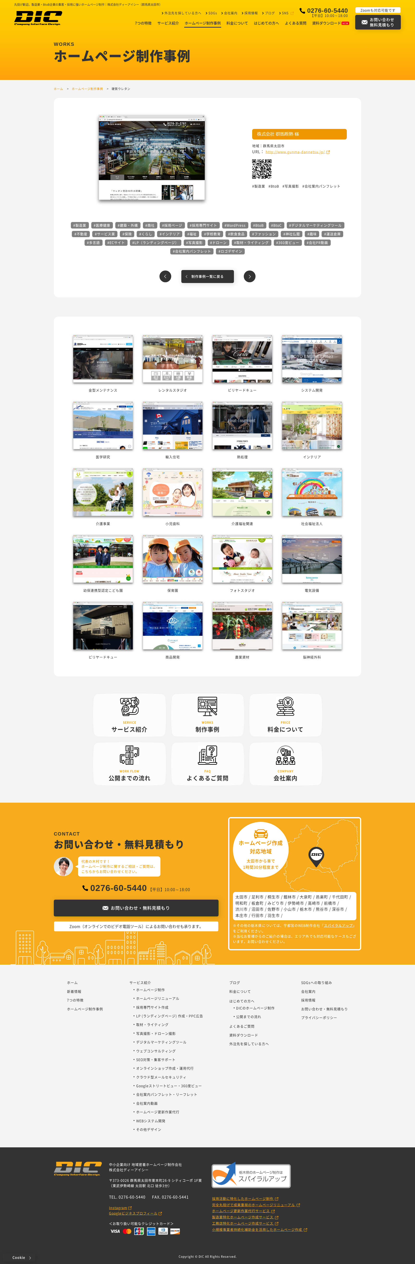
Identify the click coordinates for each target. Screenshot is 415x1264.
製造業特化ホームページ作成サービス (243, 1217)
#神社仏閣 (291, 233)
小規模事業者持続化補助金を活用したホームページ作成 (257, 1229)
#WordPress (235, 225)
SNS (285, 13)
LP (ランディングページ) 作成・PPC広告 (169, 1015)
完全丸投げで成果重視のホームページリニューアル (254, 1204)
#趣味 (312, 233)
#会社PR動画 (317, 242)
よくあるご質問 (242, 1026)
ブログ (270, 13)
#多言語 (93, 242)
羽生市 (274, 915)
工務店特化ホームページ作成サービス (243, 1223)
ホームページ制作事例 (203, 23)
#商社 (150, 225)
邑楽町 (322, 897)
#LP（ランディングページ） (155, 242)
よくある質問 (295, 23)
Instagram (118, 1207)
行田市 (257, 915)
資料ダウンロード (326, 23)
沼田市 (257, 909)
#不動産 (80, 233)
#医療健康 (102, 225)
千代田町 (340, 897)
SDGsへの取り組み (316, 982)
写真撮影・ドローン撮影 (156, 1033)
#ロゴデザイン (230, 251)
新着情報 (74, 991)
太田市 (241, 897)
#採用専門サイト (203, 225)
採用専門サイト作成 (152, 1007)
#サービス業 (105, 233)
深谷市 (338, 909)
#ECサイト (116, 242)
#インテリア (170, 233)
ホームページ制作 (150, 989)
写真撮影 (292, 186)
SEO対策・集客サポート (156, 1059)
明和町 (241, 903)
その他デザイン (148, 1129)
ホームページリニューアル (157, 998)
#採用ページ (172, 225)
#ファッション (264, 233)
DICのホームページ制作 (255, 1007)
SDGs (212, 13)
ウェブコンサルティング (156, 1050)
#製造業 (79, 225)
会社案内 (231, 13)
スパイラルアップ (338, 925)
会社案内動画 (147, 1103)
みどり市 (276, 903)
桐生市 (274, 897)
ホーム (72, 982)
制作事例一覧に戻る (207, 276)
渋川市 (241, 909)
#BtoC (276, 225)
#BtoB (258, 225)
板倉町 (257, 903)
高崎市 (314, 903)
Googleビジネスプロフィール (133, 1213)
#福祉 (192, 233)
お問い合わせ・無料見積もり (324, 1008)
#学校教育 (212, 233)
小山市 (290, 909)
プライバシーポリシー (319, 1017)
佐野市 (274, 909)
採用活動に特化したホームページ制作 (243, 1198)
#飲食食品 (236, 233)
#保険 (127, 233)
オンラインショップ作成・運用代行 (165, 1068)
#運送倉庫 (332, 233)
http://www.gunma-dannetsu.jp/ (296, 151)
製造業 (259, 186)
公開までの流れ (248, 1016)
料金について (237, 23)
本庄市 (241, 915)
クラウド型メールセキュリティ (161, 1077)
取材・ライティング (152, 1024)
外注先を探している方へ (183, 13)
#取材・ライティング (251, 242)
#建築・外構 (128, 225)
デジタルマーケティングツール (161, 1042)
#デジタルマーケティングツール (315, 225)
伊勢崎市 (296, 903)
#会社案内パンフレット (192, 251)
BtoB (275, 186)
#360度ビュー (287, 242)
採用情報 (251, 13)
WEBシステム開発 (150, 1120)
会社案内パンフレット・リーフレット (166, 1094)
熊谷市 (322, 909)
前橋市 (330, 903)
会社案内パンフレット (323, 186)
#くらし (145, 233)
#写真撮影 (194, 242)
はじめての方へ (266, 23)
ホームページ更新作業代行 (157, 1111)
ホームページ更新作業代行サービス (241, 1210)
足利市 (257, 897)
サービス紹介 (168, 23)
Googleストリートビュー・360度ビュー (169, 1085)
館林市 (290, 897)
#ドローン (218, 242)
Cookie (18, 1257)
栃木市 (306, 909)
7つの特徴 (143, 23)
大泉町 (306, 897)
